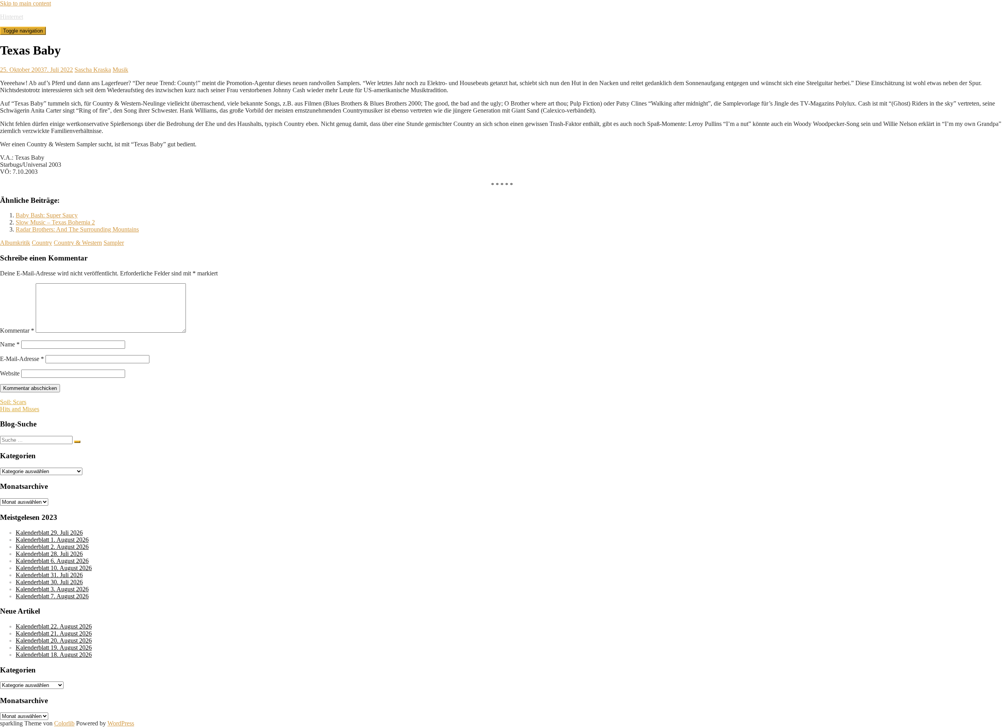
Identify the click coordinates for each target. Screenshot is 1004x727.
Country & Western (78, 242)
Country (42, 242)
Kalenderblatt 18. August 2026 (54, 654)
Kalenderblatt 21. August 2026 (54, 633)
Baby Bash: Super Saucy (47, 215)
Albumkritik (15, 242)
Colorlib (64, 723)
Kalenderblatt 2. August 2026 (52, 546)
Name (10, 344)
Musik (120, 69)
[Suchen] (77, 442)
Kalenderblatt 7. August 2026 (52, 596)
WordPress (120, 723)
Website (10, 373)
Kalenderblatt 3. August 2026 (52, 589)
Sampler (114, 242)
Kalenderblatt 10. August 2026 (54, 568)
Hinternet (11, 16)
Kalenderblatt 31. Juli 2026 (49, 575)
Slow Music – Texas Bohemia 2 (55, 222)
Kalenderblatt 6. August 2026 (52, 561)
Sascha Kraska (93, 69)
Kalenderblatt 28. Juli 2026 (49, 553)
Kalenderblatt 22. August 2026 (54, 626)
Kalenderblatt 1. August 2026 (52, 539)
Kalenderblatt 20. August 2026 (54, 640)
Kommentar (17, 330)
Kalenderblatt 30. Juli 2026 (49, 582)
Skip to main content (25, 3)
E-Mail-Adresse (22, 358)
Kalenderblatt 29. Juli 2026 (49, 532)
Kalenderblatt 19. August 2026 (54, 647)
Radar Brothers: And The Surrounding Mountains (77, 229)
